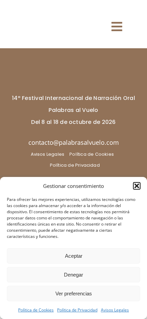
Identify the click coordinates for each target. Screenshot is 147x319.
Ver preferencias (73, 293)
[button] (136, 185)
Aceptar (73, 256)
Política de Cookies (36, 310)
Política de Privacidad (77, 310)
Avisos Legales (115, 310)
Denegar (73, 275)
